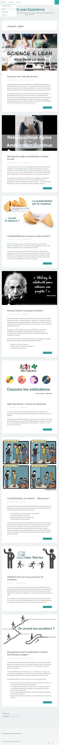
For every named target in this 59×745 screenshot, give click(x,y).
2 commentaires (21, 501)
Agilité (3, 9)
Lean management (7, 5)
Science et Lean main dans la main (22, 76)
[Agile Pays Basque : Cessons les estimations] (29, 379)
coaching (4, 15)
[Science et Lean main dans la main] (29, 52)
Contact (18, 2)
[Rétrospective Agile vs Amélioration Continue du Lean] (29, 133)
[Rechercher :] (11, 716)
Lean (19, 510)
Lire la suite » (47, 107)
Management (5, 11)
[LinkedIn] (52, 2)
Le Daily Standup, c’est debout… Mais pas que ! (28, 498)
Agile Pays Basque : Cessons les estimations (26, 404)
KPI (30, 331)
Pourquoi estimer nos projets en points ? (25, 310)
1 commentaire (24, 314)
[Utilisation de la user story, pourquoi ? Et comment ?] (29, 558)
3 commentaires (25, 162)
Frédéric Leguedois (34, 421)
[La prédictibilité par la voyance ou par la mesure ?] (29, 213)
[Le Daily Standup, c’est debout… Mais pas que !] (29, 465)
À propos (11, 2)
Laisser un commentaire (27, 80)
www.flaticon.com (18, 733)
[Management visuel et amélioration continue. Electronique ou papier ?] (29, 630)
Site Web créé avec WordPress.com (11, 741)
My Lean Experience (29, 9)
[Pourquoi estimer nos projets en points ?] (29, 288)
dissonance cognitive (28, 168)
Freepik (9, 733)
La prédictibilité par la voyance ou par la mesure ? (29, 236)
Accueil (3, 2)
